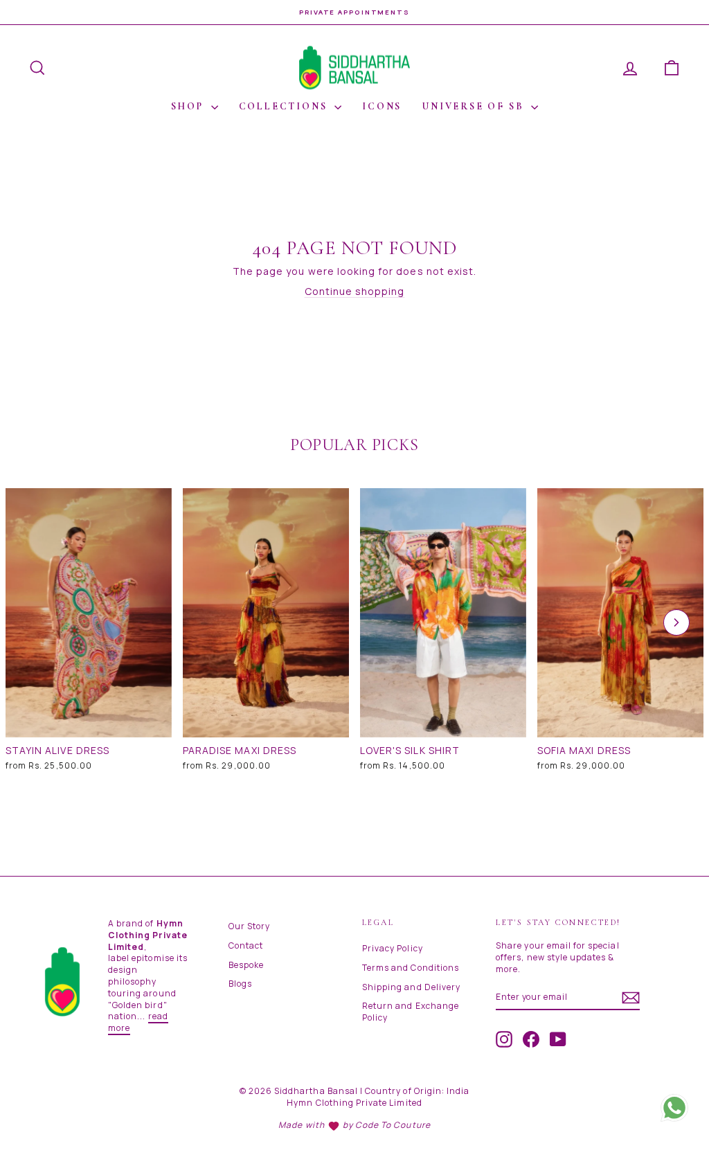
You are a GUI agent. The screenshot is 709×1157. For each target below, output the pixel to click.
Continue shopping (355, 291)
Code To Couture (393, 1125)
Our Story (249, 926)
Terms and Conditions (410, 968)
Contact (245, 945)
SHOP (189, 106)
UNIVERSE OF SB (475, 106)
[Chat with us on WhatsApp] (674, 1108)
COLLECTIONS (285, 106)
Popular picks (354, 445)
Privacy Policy (392, 948)
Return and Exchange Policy (410, 1011)
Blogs (240, 983)
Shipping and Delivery (411, 987)
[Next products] (676, 622)
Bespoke (246, 965)
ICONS (382, 106)
